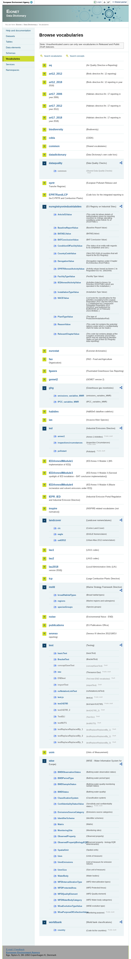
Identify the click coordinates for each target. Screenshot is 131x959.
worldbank (55, 922)
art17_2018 (55, 117)
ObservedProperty (67, 836)
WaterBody (63, 876)
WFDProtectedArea (67, 888)
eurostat (54, 351)
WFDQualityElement (67, 894)
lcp (51, 578)
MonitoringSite (65, 830)
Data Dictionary (30, 25)
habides (54, 411)
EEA (19, 2)
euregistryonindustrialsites (65, 206)
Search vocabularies (53, 56)
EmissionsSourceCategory (71, 812)
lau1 (51, 550)
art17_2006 (55, 94)
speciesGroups (65, 607)
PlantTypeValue (65, 317)
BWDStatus (63, 792)
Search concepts (77, 56)
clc (59, 528)
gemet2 (53, 379)
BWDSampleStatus (67, 784)
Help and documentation (18, 30)
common (54, 146)
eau (59, 672)
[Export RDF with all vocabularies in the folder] (121, 163)
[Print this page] (105, 2)
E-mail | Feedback (15, 949)
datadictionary (57, 154)
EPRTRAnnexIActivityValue (71, 269)
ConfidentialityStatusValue (71, 804)
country (61, 930)
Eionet (18, 25)
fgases (53, 371)
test (51, 645)
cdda (52, 138)
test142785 (63, 703)
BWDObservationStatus (69, 772)
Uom (60, 856)
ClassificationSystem (68, 798)
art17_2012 (55, 105)
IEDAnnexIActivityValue (69, 282)
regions (61, 601)
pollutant (62, 451)
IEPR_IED (55, 496)
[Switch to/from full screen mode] (109, 2)
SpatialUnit (63, 850)
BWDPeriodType (66, 778)
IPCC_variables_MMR (68, 402)
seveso (53, 633)
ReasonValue (64, 324)
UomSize (62, 870)
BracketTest (63, 659)
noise (52, 616)
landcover (55, 520)
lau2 (51, 558)
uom (51, 752)
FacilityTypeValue (66, 276)
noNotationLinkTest (67, 691)
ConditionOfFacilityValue (70, 246)
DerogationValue (66, 261)
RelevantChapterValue (68, 334)
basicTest (62, 653)
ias (50, 420)
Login (99, 2)
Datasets (10, 36)
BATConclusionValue (68, 240)
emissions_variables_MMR (71, 396)
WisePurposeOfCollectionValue (72, 912)
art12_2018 (55, 82)
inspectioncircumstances (70, 442)
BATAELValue (64, 233)
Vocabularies (13, 58)
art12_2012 (55, 73)
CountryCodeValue (67, 253)
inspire (53, 508)
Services (10, 64)
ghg (51, 388)
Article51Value (65, 214)
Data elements (13, 47)
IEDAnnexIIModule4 (61, 484)
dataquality (55, 163)
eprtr (52, 183)
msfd (52, 587)
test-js (61, 697)
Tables (9, 41)
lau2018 (53, 566)
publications (56, 625)
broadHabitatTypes (67, 595)
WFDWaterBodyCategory (70, 900)
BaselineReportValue (68, 228)
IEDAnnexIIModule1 (61, 461)
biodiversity (56, 129)
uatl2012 (62, 540)
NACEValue (63, 298)
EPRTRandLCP (58, 194)
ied (51, 428)
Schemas (10, 53)
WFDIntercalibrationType (70, 882)
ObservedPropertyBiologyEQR (72, 842)
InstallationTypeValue (68, 292)
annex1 (61, 436)
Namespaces (12, 70)
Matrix (61, 824)
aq (50, 65)
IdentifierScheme (66, 818)
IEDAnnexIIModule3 (61, 473)
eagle (60, 534)
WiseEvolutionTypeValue (70, 906)
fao (51, 359)
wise (51, 760)
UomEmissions (65, 862)
